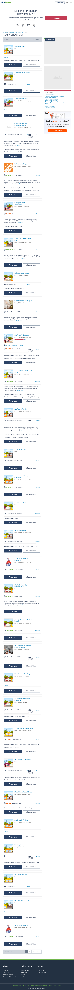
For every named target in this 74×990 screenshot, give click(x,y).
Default (37, 39)
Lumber (47, 105)
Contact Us (6, 972)
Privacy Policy (17, 985)
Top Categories (42, 972)
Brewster (12, 32)
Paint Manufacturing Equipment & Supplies (29, 100)
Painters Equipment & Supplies (26, 479)
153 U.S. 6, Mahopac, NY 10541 (14, 345)
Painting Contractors (23, 206)
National (23, 974)
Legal (59, 985)
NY (7, 32)
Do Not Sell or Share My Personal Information (35, 985)
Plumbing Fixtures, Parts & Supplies (28, 337)
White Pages (24, 972)
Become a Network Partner (10, 977)
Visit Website (32, 65)
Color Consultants (23, 730)
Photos (6, 57)
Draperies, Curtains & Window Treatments (29, 127)
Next (38, 952)
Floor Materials (32, 242)
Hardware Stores (19, 32)
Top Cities (41, 970)
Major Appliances (22, 166)
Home (4, 32)
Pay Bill (23, 977)
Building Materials (23, 702)
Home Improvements (23, 374)
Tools (46, 103)
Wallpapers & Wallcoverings (25, 822)
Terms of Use (52, 985)
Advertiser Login (25, 970)
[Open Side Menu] (71, 3)
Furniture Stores (22, 275)
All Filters (8, 39)
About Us (5, 970)
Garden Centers (32, 166)
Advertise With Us (8, 974)
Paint (15, 48)
